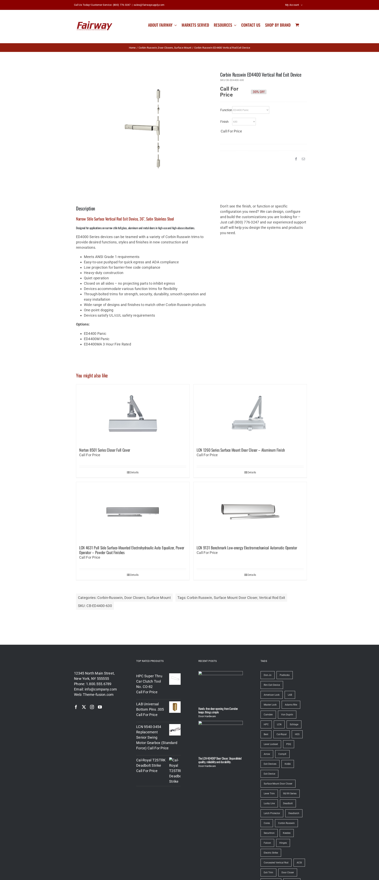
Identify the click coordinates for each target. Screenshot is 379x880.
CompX (282, 754)
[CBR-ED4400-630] (142, 129)
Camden (268, 714)
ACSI (299, 862)
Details (134, 472)
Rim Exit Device (272, 685)
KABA (288, 764)
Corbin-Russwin (110, 598)
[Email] (303, 158)
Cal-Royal (282, 734)
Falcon (267, 843)
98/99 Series (289, 793)
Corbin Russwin (199, 598)
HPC (266, 724)
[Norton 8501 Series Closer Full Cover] (132, 414)
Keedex (287, 833)
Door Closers (134, 598)
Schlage (294, 724)
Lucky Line (269, 803)
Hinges (283, 843)
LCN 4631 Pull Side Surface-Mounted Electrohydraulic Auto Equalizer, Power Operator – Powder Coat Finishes (131, 550)
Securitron (269, 833)
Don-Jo (267, 675)
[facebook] (76, 707)
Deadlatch (293, 813)
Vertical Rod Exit (272, 598)
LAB (290, 694)
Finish (224, 122)
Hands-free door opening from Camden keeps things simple (218, 710)
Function (226, 110)
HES (297, 734)
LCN (279, 724)
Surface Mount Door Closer (235, 598)
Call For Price (229, 90)
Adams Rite (291, 704)
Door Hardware (207, 716)
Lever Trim (269, 793)
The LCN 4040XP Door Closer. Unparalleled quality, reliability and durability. (220, 760)
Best (266, 734)
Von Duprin (287, 714)
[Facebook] (296, 158)
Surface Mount (159, 598)
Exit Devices (270, 764)
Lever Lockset (271, 744)
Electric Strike (271, 852)
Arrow (267, 754)
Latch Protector (272, 813)
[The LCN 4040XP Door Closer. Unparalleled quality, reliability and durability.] (220, 737)
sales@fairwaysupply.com (149, 4)
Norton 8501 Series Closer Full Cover (104, 450)
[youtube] (100, 707)
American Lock (272, 694)
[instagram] (92, 707)
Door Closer (287, 872)
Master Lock (270, 704)
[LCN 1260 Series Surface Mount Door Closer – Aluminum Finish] (250, 414)
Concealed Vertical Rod (276, 862)
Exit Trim (268, 872)
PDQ (288, 744)
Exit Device (269, 773)
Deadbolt (288, 803)
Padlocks (285, 675)
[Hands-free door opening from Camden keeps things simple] (220, 687)
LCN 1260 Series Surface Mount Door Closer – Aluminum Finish (241, 450)
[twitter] (84, 707)
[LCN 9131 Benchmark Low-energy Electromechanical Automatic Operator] (250, 511)
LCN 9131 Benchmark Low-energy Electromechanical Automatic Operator (247, 548)
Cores (267, 823)
